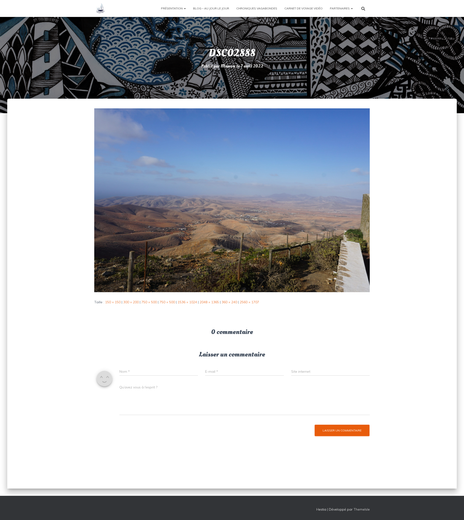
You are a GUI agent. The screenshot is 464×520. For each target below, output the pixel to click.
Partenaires (340, 8)
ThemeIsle (362, 509)
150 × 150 (113, 302)
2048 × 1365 (209, 302)
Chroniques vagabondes (256, 8)
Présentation (172, 8)
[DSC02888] (232, 200)
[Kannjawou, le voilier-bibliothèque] (100, 8)
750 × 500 (149, 302)
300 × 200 (131, 302)
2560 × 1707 (249, 302)
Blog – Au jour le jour (211, 8)
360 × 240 (229, 302)
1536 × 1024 (187, 302)
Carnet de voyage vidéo (303, 8)
